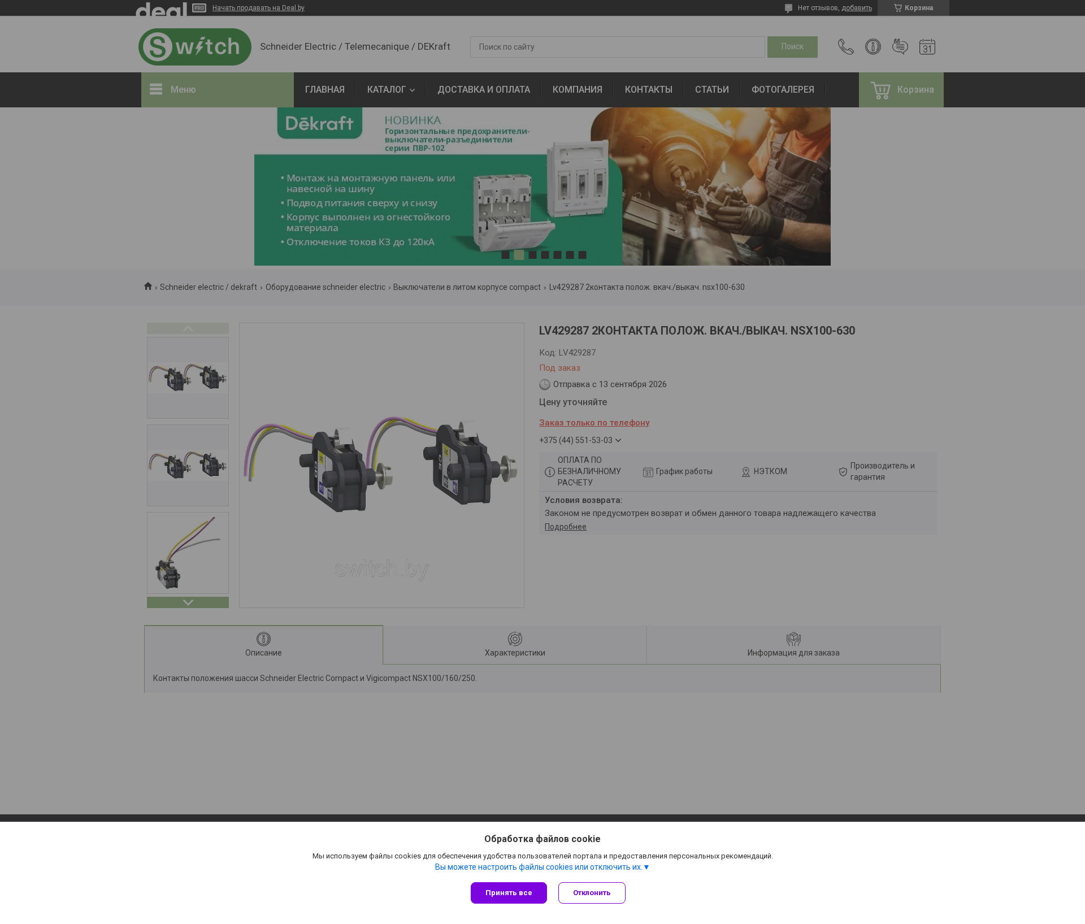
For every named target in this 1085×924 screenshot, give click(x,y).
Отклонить (592, 892)
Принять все (508, 892)
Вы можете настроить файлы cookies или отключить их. (539, 866)
